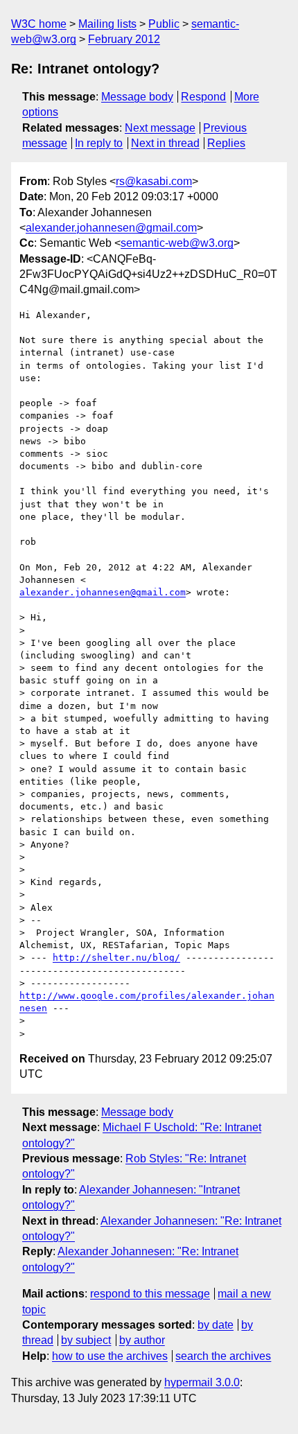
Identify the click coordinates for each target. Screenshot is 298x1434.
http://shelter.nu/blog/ (116, 957)
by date (216, 1325)
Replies (226, 143)
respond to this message (150, 1294)
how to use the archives (110, 1356)
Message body (137, 97)
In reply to (99, 143)
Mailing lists (107, 24)
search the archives (223, 1356)
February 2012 (124, 39)
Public (163, 24)
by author (142, 1340)
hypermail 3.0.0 (202, 1382)
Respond (203, 97)
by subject (86, 1340)
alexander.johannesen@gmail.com (111, 228)
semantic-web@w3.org (177, 243)
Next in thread (165, 143)
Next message (160, 128)
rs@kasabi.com (154, 181)
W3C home (39, 24)
